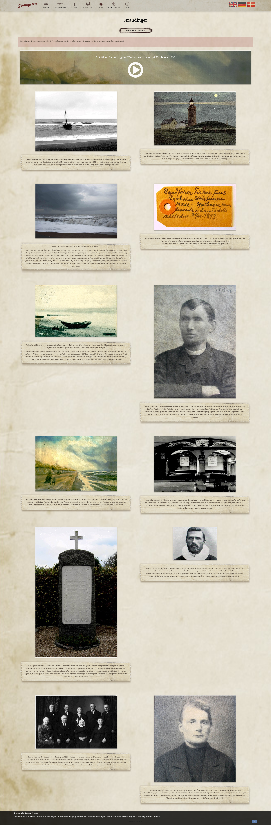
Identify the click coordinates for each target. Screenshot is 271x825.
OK (123, 41)
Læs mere (156, 816)
